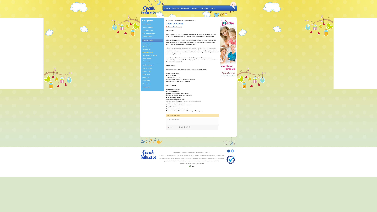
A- (178, 26)
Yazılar (171, 20)
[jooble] (191, 166)
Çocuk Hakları (146, 80)
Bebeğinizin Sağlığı (147, 40)
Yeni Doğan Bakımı (147, 30)
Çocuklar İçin (145, 77)
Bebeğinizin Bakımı (147, 36)
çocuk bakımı (200, 163)
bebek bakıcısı (192, 163)
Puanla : (170, 127)
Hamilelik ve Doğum (147, 27)
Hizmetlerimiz (185, 8)
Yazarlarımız (195, 8)
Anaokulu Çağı (146, 71)
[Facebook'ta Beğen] (229, 151)
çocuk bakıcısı (183, 163)
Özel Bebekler (146, 61)
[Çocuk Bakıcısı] (149, 10)
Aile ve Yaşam (146, 74)
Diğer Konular (146, 84)
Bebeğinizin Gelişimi (147, 65)
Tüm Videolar (204, 8)
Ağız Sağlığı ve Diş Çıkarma (150, 55)
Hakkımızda (175, 8)
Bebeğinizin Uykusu (148, 44)
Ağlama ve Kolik (147, 49)
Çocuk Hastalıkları (148, 52)
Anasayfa (167, 8)
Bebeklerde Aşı (146, 46)
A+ (181, 26)
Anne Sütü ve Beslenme (148, 33)
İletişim (213, 8)
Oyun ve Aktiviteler (147, 68)
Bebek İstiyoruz (146, 24)
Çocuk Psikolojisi (147, 58)
